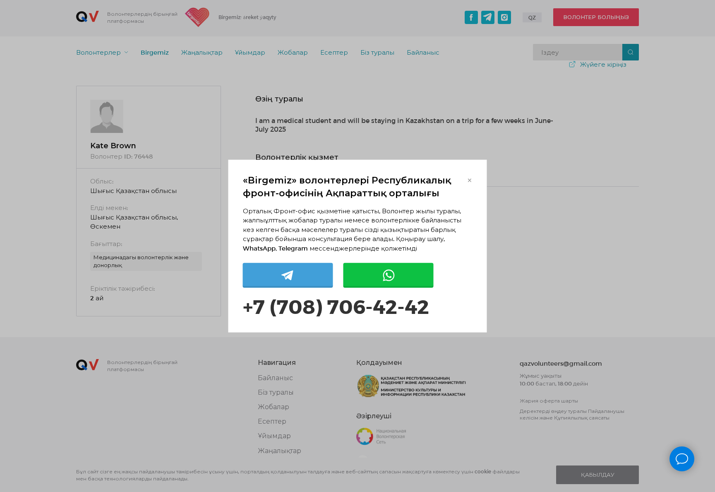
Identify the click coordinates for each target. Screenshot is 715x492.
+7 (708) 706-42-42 (336, 306)
